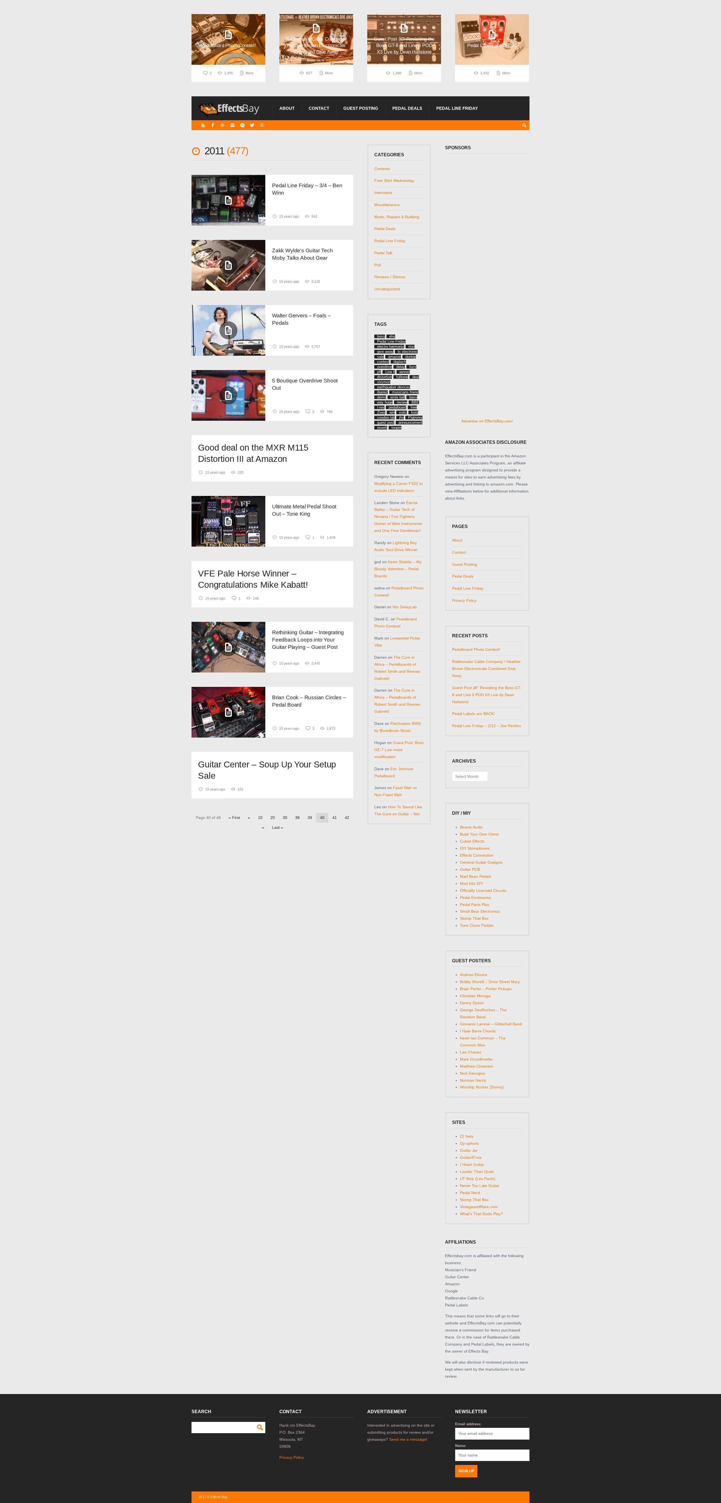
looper (396, 427)
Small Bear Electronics (480, 911)
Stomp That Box (474, 918)
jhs (401, 417)
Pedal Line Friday (457, 108)
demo (381, 397)
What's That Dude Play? (481, 1214)
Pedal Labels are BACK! (473, 713)
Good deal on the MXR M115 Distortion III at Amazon (253, 453)
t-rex (380, 407)
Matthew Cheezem (476, 1066)
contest (383, 362)
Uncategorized (387, 289)
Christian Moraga (475, 996)
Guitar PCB (470, 869)
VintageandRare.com (479, 1206)
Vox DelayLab (404, 607)
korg (414, 412)
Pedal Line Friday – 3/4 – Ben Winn (307, 189)
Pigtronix (415, 417)
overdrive (384, 367)
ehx (392, 336)
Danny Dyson (472, 1003)
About (287, 108)
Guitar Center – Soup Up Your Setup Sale (267, 770)
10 (260, 817)
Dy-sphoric (469, 1143)
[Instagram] (232, 125)
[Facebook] (213, 125)
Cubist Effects (472, 841)
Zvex (381, 412)
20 (272, 817)
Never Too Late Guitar (479, 1185)
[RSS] (203, 125)
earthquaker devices (393, 387)
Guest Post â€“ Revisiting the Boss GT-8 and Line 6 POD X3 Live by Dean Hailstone (487, 694)
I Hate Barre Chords (478, 1031)
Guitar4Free (471, 1157)
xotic (403, 412)
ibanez (382, 392)
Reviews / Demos (389, 277)
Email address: (468, 1424)
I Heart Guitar (472, 1164)
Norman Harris (473, 1080)
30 (285, 817)
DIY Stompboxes (475, 848)
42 (347, 817)
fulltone (402, 377)
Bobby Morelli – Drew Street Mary (490, 981)
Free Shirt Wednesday (394, 180)
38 (297, 817)
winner (404, 372)
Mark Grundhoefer (476, 1059)
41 (334, 817)
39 (310, 817)
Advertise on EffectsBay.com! (487, 421)
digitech (399, 362)
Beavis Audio (471, 827)
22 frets (466, 1136)
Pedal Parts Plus (474, 904)
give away (385, 351)
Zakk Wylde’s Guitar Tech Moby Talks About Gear (302, 254)
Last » (277, 827)
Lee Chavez (470, 1052)
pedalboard (397, 407)
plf (379, 372)
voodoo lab (386, 417)
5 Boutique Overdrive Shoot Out (305, 384)
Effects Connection (476, 855)
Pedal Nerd (470, 1192)
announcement (410, 422)
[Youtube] (262, 125)
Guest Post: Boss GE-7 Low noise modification (399, 749)
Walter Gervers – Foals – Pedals (301, 319)
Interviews (383, 192)
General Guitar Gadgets (481, 862)
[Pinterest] (242, 125)
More (249, 73)
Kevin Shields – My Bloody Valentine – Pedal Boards (398, 569)
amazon (394, 357)
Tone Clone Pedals (476, 925)
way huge (385, 402)
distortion (384, 377)
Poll (377, 265)
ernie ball (397, 397)
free (414, 407)
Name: (460, 1446)
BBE (415, 402)
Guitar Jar (469, 1150)
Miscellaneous (387, 204)
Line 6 (390, 372)
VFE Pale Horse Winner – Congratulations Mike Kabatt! (253, 579)
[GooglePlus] (223, 125)
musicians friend (405, 392)
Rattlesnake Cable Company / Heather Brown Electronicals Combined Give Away (486, 668)
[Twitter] (252, 125)
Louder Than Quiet (477, 1171)
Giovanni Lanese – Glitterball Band (491, 1024)
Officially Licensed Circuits (483, 890)
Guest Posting (360, 108)
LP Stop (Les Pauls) (477, 1178)
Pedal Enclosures (475, 897)
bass (413, 397)
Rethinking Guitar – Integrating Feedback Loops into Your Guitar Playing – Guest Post (308, 639)
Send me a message (407, 1439)
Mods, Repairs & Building (396, 217)
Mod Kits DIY (471, 883)
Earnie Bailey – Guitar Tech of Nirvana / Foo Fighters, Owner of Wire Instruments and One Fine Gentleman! (398, 516)
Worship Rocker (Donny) (482, 1087)
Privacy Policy (464, 600)
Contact (319, 108)
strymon (383, 382)
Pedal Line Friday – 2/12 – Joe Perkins (486, 725)
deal (415, 377)
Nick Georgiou (472, 1073)
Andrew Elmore (473, 974)
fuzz (412, 367)
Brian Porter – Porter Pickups (486, 989)
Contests (382, 168)
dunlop (410, 357)
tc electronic (408, 351)
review (402, 402)
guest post (385, 422)
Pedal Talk (383, 253)
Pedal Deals (407, 108)
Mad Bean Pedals (475, 876)
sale (380, 357)
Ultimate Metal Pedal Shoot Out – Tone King (304, 510)
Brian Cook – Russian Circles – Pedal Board (309, 701)
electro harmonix (390, 346)
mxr (411, 346)
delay (400, 367)
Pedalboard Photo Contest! (476, 649)
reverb (382, 427)
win (392, 412)
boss (381, 336)
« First (234, 817)
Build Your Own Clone (479, 834)
